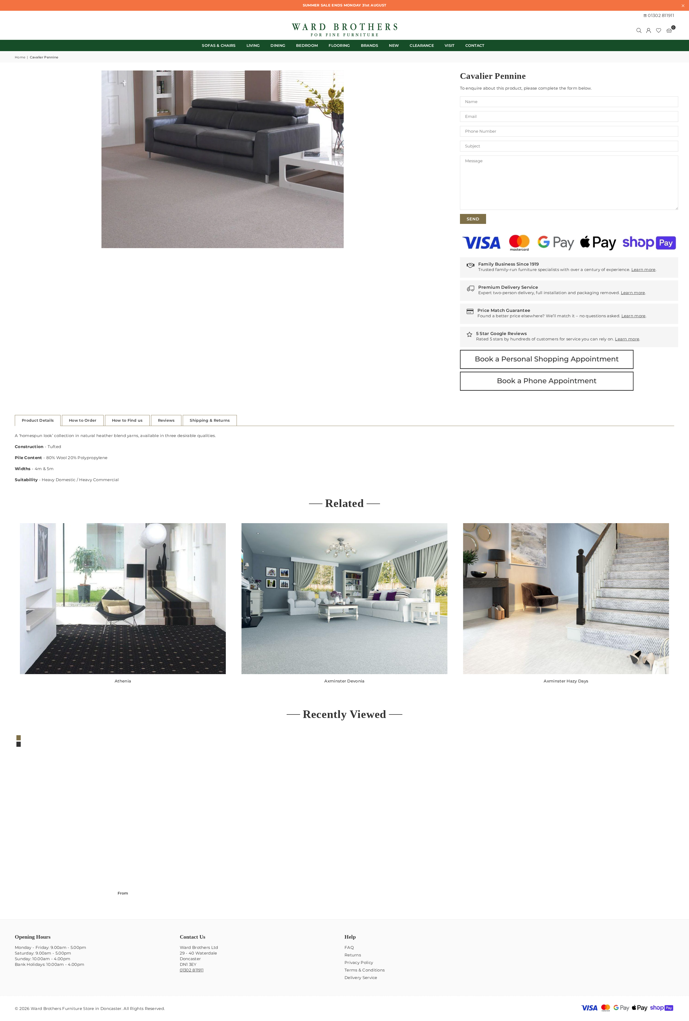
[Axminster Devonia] (344, 598)
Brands (369, 45)
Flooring (339, 45)
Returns (352, 954)
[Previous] (8, 606)
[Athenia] (123, 598)
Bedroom (307, 45)
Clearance (422, 45)
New (394, 45)
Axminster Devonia (344, 681)
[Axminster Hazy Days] (566, 598)
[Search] (639, 30)
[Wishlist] (658, 30)
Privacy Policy (358, 962)
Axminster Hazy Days (566, 681)
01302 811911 (660, 15)
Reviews (166, 420)
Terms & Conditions (364, 970)
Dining (277, 45)
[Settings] (648, 30)
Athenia (123, 681)
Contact (474, 45)
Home (20, 57)
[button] (669, 30)
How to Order (82, 420)
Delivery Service (360, 977)
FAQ (349, 947)
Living (253, 45)
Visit (450, 45)
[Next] (680, 606)
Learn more (643, 269)
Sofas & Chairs (218, 45)
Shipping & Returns (210, 420)
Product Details (38, 420)
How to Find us (127, 420)
